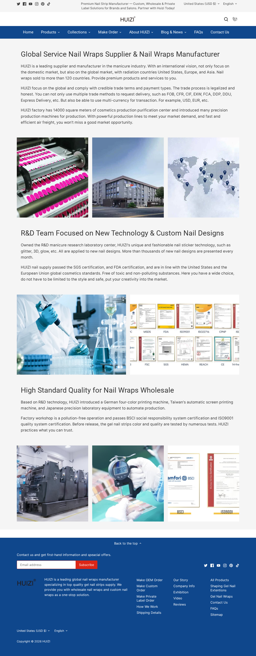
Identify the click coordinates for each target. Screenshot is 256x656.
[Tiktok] (215, 636)
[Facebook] (189, 636)
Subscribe (227, 623)
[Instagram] (202, 636)
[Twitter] (183, 636)
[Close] (243, 591)
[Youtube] (196, 636)
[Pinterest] (208, 636)
